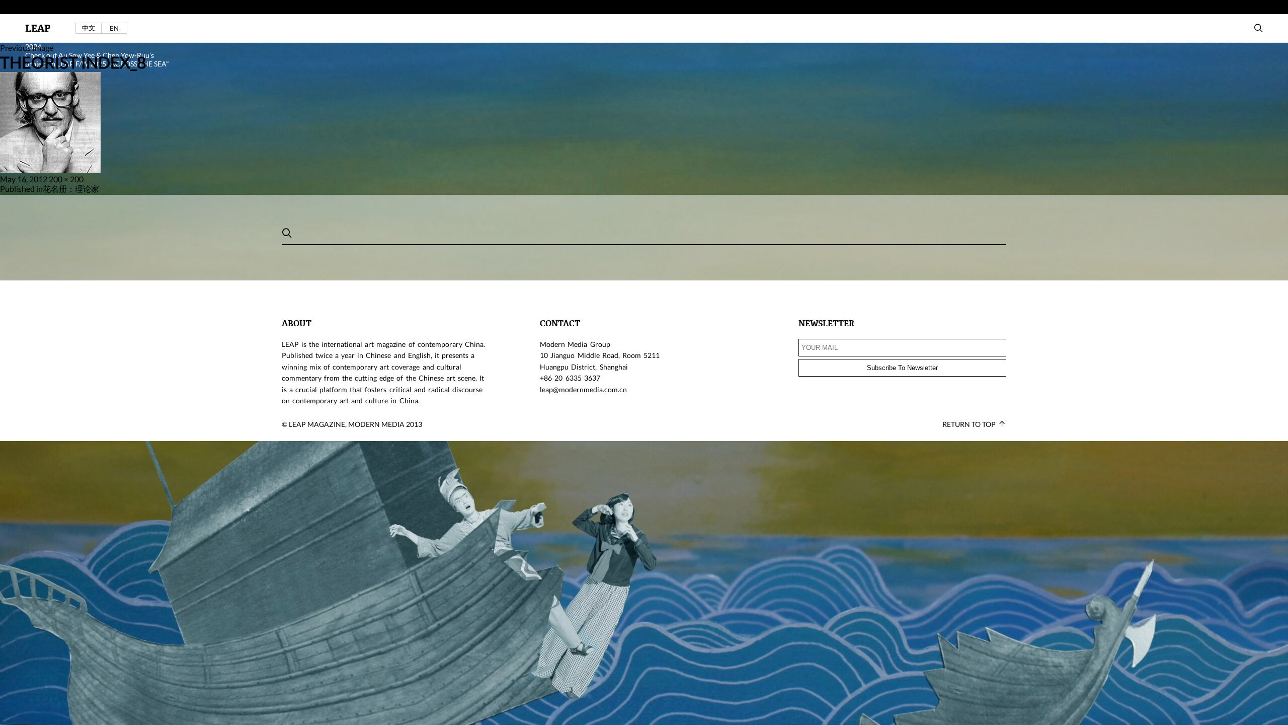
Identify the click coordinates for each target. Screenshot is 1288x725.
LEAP (37, 28)
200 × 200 (66, 179)
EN (114, 28)
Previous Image (26, 47)
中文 (88, 28)
